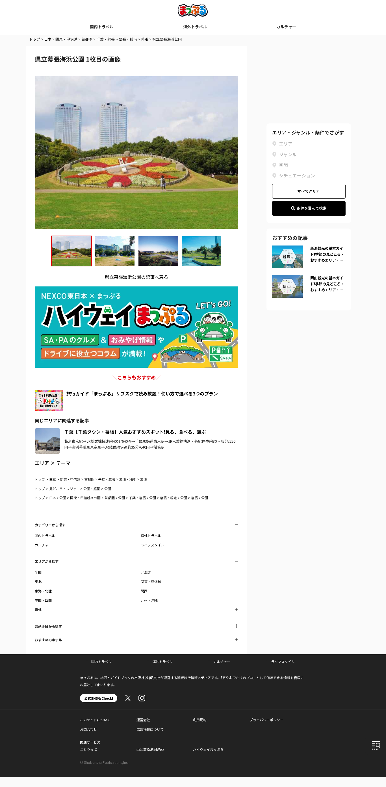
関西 (144, 590)
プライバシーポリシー (266, 719)
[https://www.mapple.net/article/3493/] (47, 431)
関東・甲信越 (66, 39)
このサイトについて (95, 719)
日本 (47, 39)
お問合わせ (88, 729)
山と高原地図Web (150, 749)
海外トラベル (195, 26)
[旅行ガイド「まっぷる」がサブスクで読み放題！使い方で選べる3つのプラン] (49, 400)
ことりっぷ (88, 749)
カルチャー (286, 26)
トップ (34, 39)
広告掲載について (150, 729)
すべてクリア (309, 191)
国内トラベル (102, 26)
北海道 (146, 572)
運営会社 (143, 719)
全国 (38, 572)
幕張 (144, 39)
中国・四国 (43, 600)
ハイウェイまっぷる (208, 749)
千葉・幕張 (105, 39)
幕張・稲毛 (128, 39)
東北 (38, 581)
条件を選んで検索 (312, 208)
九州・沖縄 (149, 600)
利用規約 (200, 719)
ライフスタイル (152, 544)
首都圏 (86, 39)
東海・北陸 (43, 590)
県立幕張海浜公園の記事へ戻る (136, 276)
